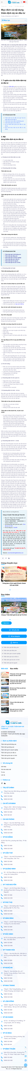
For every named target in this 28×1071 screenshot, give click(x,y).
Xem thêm (6, 623)
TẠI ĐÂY (15, 527)
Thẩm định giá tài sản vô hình (12, 262)
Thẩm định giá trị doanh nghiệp (13, 257)
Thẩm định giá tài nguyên (11, 261)
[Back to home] (14, 2)
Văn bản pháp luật (6, 769)
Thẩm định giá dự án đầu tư (12, 259)
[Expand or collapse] (25, 20)
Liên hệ (3, 775)
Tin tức (3, 772)
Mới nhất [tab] (4, 668)
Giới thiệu (3, 766)
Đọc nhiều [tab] (14, 668)
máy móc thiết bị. (19, 304)
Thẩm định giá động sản (11, 256)
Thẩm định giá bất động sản (8, 744)
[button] (2, 2)
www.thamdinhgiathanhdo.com (15, 552)
